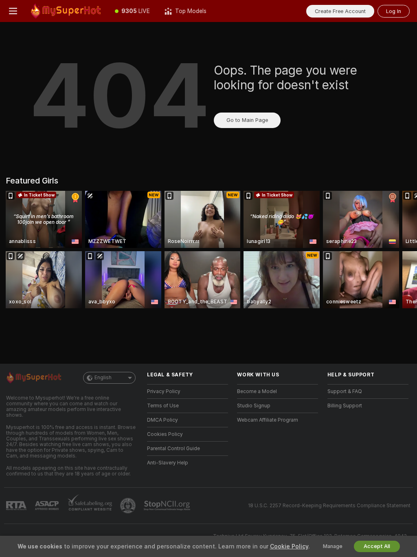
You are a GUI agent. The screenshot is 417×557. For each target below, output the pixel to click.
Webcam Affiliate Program (267, 420)
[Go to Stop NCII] (168, 506)
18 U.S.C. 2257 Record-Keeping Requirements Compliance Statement (329, 505)
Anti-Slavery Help (167, 463)
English (103, 377)
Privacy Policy (163, 391)
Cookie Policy (289, 546)
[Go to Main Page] (67, 11)
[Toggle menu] (13, 11)
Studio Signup (253, 406)
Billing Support (344, 406)
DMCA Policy (162, 420)
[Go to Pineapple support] (128, 505)
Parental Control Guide (173, 448)
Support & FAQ (344, 391)
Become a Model (257, 391)
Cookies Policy (165, 434)
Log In (393, 11)
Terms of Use (163, 406)
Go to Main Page (247, 120)
